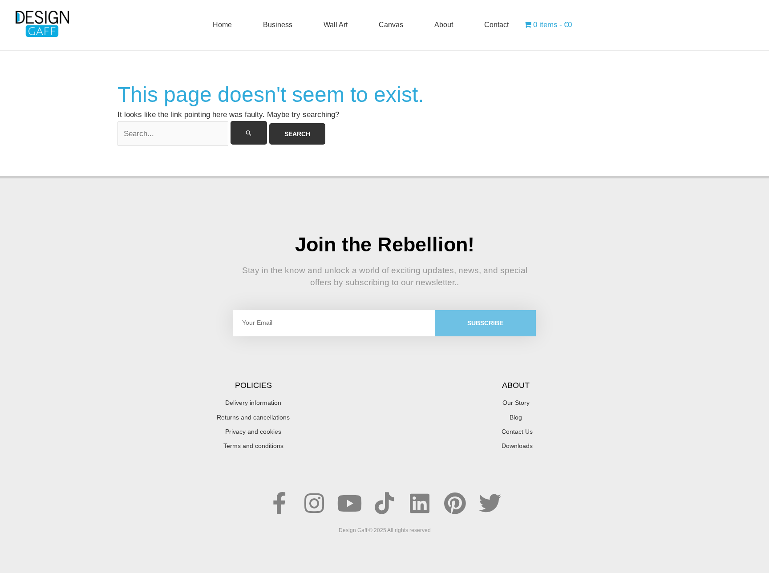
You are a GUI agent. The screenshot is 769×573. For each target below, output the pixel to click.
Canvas (391, 24)
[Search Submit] (249, 133)
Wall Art (336, 24)
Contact (496, 24)
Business (277, 24)
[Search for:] (193, 133)
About (443, 24)
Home (222, 24)
